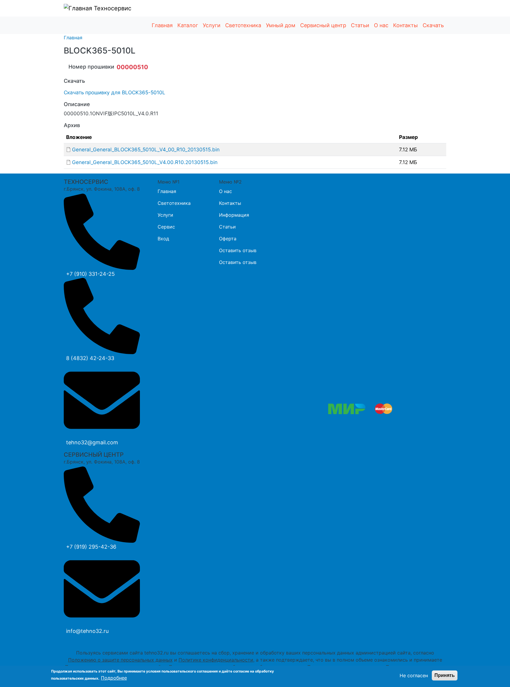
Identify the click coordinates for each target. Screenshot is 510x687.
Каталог (187, 25)
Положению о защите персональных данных (120, 660)
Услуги (211, 25)
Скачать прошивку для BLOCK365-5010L (114, 92)
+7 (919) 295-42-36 (91, 547)
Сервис (166, 227)
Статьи (360, 25)
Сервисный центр (323, 25)
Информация (234, 215)
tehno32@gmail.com (92, 442)
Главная (162, 25)
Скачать (433, 25)
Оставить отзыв (237, 250)
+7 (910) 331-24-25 (90, 274)
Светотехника (243, 25)
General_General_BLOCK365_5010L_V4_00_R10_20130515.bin (146, 149)
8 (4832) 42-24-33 (90, 358)
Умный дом (280, 25)
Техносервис (111, 8)
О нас (381, 25)
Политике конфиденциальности (216, 660)
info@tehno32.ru (87, 631)
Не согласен (414, 675)
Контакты (405, 25)
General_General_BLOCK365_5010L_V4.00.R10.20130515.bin (145, 162)
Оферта (227, 239)
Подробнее (114, 678)
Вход (163, 239)
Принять (444, 675)
